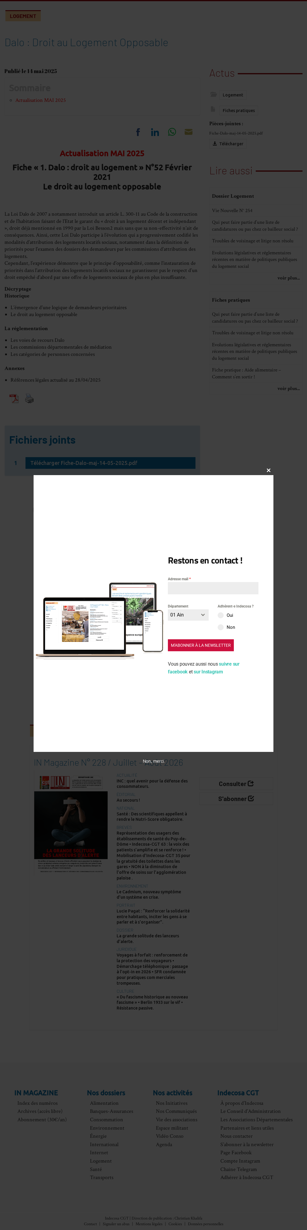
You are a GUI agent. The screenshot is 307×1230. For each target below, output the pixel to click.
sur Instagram (208, 672)
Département (178, 606)
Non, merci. (154, 761)
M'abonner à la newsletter (201, 645)
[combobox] (188, 615)
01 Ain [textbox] (177, 615)
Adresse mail (179, 579)
